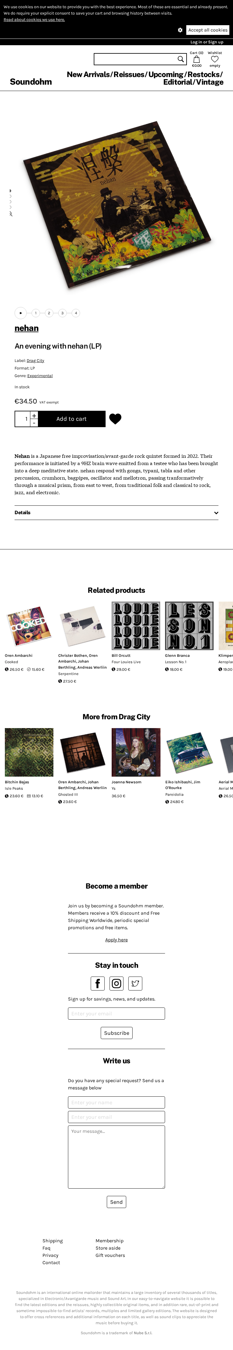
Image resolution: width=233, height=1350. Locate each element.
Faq (46, 1248)
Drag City (35, 360)
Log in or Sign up (207, 42)
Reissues (128, 74)
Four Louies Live (126, 662)
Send (116, 1202)
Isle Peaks (14, 788)
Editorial (177, 81)
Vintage (209, 81)
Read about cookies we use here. (34, 19)
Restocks (203, 74)
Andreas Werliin (92, 667)
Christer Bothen (72, 655)
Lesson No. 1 (175, 662)
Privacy (50, 1255)
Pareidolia (174, 794)
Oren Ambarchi (18, 655)
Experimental (40, 375)
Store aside (108, 1248)
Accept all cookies (208, 30)
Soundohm (31, 81)
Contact (51, 1262)
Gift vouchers (110, 1255)
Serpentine (68, 673)
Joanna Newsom (126, 782)
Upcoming (166, 74)
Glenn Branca (177, 655)
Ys (114, 788)
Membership (109, 1241)
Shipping (52, 1241)
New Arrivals (88, 74)
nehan (27, 328)
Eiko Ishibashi (178, 782)
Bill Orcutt (121, 655)
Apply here (116, 940)
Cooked (11, 662)
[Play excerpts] (21, 313)
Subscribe (116, 1033)
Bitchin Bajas (17, 782)
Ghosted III (68, 794)
